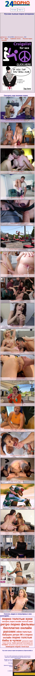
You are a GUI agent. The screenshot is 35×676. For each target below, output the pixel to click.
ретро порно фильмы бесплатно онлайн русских (17, 628)
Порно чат (21, 9)
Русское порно (27, 38)
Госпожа (4, 40)
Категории (13, 9)
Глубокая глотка (15, 38)
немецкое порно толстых (17, 647)
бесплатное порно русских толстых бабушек (21, 644)
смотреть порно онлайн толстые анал (17, 621)
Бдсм (6, 38)
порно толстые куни (17, 618)
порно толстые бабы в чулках (17, 639)
